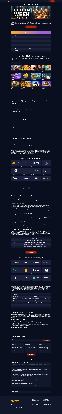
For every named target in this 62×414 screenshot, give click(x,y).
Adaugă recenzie (46, 340)
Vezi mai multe (31, 354)
